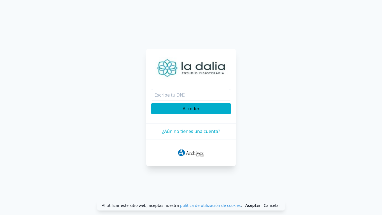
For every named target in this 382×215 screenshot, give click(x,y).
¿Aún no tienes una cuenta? (191, 131)
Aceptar (252, 205)
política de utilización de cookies (210, 205)
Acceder (191, 109)
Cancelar (272, 205)
